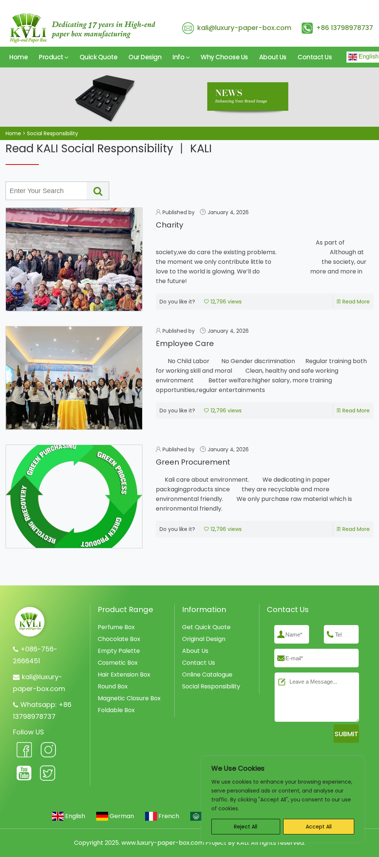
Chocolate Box (119, 639)
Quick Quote (99, 57)
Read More (356, 301)
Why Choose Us (224, 57)
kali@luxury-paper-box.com (244, 27)
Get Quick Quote (206, 627)
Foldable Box (116, 710)
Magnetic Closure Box (129, 698)
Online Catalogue (207, 674)
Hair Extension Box (124, 674)
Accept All (319, 826)
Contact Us (315, 57)
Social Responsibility (211, 686)
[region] (282, 799)
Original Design (203, 639)
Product (51, 57)
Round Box (113, 686)
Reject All (245, 826)
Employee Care (185, 343)
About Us (272, 57)
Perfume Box (116, 627)
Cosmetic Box (118, 662)
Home (18, 57)
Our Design (144, 57)
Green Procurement (193, 462)
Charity (169, 225)
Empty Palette (119, 651)
